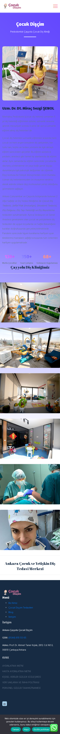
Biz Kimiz (12, 603)
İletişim (12, 617)
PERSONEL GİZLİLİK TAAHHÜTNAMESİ (21, 688)
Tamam (15, 729)
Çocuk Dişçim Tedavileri (20, 607)
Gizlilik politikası (41, 729)
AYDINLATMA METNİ (12, 666)
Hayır (26, 729)
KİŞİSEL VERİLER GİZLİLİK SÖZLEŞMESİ (21, 677)
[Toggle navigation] (55, 6)
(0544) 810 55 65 (17, 637)
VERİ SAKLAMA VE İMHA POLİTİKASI (20, 682)
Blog (10, 612)
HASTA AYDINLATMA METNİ (16, 671)
